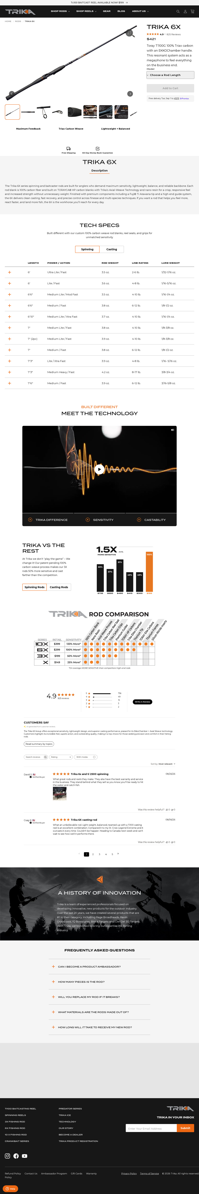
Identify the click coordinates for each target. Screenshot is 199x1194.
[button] (60, 11)
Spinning (87, 249)
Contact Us (31, 1173)
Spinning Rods (35, 587)
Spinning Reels (15, 1115)
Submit (185, 1128)
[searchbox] (33, 757)
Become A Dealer (71, 1134)
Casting (111, 249)
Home (8, 21)
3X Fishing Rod (15, 1121)
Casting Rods (59, 587)
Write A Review (142, 702)
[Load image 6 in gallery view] (90, 112)
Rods (18, 21)
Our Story (66, 1128)
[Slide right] (130, 94)
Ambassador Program (54, 1173)
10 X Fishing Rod (16, 1134)
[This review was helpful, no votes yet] (167, 809)
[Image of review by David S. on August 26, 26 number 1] (59, 793)
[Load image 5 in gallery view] (74, 112)
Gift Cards (77, 1173)
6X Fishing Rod (15, 1128)
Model (150, 69)
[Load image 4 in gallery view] (59, 112)
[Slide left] (12, 94)
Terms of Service (149, 1173)
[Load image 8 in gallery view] (121, 112)
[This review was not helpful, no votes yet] (172, 809)
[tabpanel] (99, 194)
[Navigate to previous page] (80, 853)
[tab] (99, 171)
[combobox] (61, 757)
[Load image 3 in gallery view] (43, 112)
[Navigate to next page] (119, 853)
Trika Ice (65, 1115)
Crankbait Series (17, 1141)
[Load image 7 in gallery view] (105, 112)
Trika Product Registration (78, 1141)
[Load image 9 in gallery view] (137, 112)
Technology (67, 1121)
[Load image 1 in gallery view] (12, 112)
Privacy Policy (129, 1173)
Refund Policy (13, 1173)
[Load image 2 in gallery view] (28, 112)
